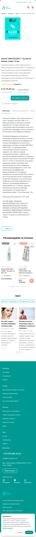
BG (30, 2)
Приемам (29, 532)
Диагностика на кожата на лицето (13, 390)
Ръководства (24, 301)
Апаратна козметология (10, 393)
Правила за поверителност (11, 504)
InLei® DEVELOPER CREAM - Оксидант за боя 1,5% (8, 271)
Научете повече (8, 528)
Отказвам (20, 532)
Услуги (5, 386)
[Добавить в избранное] (14, 244)
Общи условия (7, 507)
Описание (6, 111)
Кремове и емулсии (9, 418)
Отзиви (5, 380)
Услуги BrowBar (7, 397)
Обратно (8, 228)
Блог (4, 432)
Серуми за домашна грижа (11, 415)
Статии (5, 436)
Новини (5, 443)
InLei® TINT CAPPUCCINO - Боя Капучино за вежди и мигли (25, 271)
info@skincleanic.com (10, 458)
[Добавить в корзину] (31, 281)
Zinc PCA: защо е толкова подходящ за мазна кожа (8, 323)
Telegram (17, 482)
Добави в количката (21, 98)
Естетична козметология (10, 401)
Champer (19, 510)
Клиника (6, 368)
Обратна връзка (10, 471)
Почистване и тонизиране (11, 411)
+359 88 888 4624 (21, 2)
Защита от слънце (8, 422)
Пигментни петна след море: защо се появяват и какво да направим (27, 324)
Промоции (13, 301)
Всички (4, 301)
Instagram (6, 482)
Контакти (6, 448)
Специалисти (7, 376)
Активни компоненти (20, 111)
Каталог (5, 407)
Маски (5, 426)
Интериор (6, 372)
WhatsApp (27, 482)
